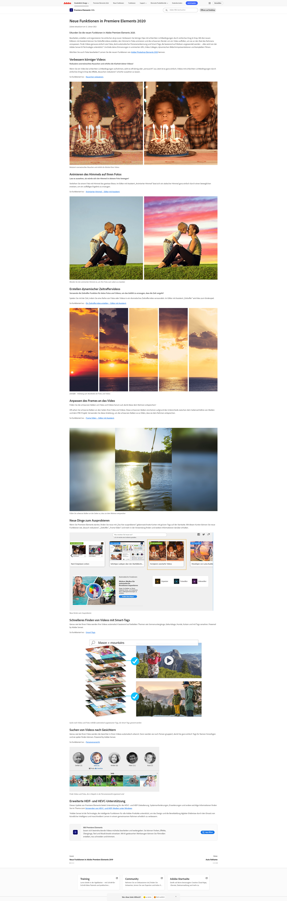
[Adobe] (67, 3)
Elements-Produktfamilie (158, 3)
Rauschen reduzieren (94, 77)
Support (142, 3)
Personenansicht (93, 742)
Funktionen (131, 3)
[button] (209, 3)
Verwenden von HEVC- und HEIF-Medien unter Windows (108, 808)
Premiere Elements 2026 (101, 3)
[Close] (176, 896)
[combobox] (180, 10)
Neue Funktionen (118, 3)
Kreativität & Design (80, 3)
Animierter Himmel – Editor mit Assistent (103, 191)
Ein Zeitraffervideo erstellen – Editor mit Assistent (106, 303)
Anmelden (217, 3)
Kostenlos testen (177, 3)
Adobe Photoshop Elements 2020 (144, 52)
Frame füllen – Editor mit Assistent (100, 418)
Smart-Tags (90, 632)
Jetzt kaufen (192, 3)
